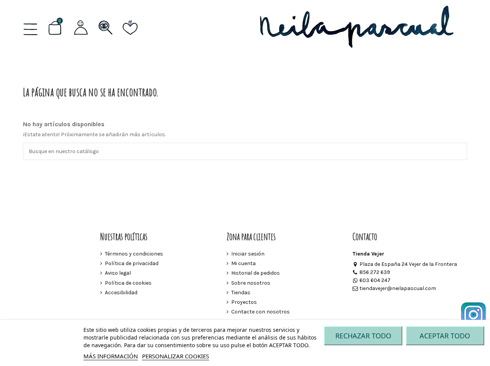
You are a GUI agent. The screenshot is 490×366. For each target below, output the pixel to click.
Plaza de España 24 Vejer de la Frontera (408, 264)
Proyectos (244, 302)
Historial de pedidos (255, 273)
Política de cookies (128, 283)
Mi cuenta (243, 263)
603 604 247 (374, 280)
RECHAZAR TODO (363, 335)
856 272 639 (374, 272)
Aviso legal (118, 273)
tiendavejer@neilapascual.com (397, 288)
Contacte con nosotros (260, 311)
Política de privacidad (131, 263)
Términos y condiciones (134, 254)
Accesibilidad (121, 292)
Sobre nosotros (250, 283)
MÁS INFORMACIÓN (110, 356)
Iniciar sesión (248, 254)
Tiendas (240, 292)
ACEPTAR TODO (445, 335)
